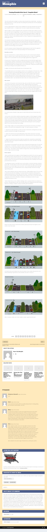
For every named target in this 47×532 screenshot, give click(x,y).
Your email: (5, 476)
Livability (34, 14)
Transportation (39, 14)
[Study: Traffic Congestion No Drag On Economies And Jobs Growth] (39, 368)
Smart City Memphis (12, 14)
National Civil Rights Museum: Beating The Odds (7, 375)
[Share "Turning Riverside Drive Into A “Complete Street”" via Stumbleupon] (30, 336)
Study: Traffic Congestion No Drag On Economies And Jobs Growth (39, 375)
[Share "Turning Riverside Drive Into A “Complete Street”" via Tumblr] (21, 336)
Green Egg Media (10, 527)
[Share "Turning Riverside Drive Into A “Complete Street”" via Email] (32, 336)
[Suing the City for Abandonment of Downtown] (18, 368)
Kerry (9, 409)
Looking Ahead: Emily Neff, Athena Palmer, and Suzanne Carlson (28, 375)
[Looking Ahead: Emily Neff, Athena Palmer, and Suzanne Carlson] (28, 368)
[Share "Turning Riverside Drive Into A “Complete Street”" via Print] (34, 336)
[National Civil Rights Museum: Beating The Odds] (8, 368)
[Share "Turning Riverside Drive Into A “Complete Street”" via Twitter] (18, 336)
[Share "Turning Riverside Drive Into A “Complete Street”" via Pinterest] (23, 336)
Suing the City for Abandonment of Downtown (18, 374)
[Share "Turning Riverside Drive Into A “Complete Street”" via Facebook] (16, 336)
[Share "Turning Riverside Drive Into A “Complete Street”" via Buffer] (27, 336)
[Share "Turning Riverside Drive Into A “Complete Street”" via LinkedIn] (25, 336)
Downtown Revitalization (27, 14)
